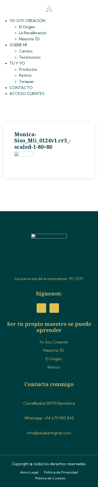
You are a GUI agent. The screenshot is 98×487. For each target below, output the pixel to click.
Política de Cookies (50, 478)
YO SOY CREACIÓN (27, 20)
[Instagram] (54, 308)
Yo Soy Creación (54, 342)
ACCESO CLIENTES (27, 93)
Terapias (26, 81)
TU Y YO (17, 63)
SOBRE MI (18, 44)
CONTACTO (21, 87)
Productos (28, 69)
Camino (26, 51)
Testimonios (30, 57)
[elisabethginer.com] (49, 8)
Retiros (25, 75)
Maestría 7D (29, 39)
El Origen (27, 26)
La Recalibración (33, 32)
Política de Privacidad (61, 472)
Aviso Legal (29, 472)
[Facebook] (41, 308)
